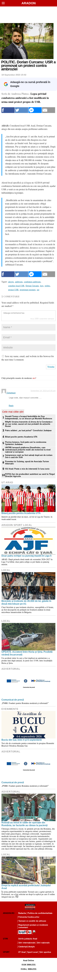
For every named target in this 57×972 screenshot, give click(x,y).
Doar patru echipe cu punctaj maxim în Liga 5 (26, 556)
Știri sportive (45, 952)
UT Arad (7, 482)
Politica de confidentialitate (40, 913)
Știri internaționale (26, 943)
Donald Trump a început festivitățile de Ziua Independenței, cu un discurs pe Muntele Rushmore (28, 417)
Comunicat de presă (12, 699)
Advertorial (10, 669)
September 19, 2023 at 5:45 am (43, 391)
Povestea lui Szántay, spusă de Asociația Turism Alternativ (27, 462)
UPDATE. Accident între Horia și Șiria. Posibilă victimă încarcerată (26, 653)
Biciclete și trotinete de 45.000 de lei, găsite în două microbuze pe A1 (26, 602)
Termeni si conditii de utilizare (32, 921)
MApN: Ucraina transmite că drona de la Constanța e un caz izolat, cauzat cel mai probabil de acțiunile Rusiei (28, 424)
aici (34, 378)
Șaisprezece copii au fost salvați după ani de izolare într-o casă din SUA (28, 456)
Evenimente (9, 709)
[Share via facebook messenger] (35, 110)
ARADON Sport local (16, 525)
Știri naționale (43, 943)
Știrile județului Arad (27, 939)
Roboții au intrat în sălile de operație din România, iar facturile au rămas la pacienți (24, 824)
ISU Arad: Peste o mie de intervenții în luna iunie (27, 469)
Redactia (22, 913)
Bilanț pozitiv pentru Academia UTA (21, 437)
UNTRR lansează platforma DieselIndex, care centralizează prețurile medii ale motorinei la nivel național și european (28, 449)
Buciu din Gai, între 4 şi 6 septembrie (21, 740)
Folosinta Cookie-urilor (28, 917)
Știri (5, 939)
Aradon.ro (8, 913)
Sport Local (32, 952)
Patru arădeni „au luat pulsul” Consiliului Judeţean (28, 430)
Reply (11, 406)
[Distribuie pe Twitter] (21, 110)
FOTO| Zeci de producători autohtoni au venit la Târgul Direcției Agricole (30, 475)
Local (5, 570)
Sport (6, 952)
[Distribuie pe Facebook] (8, 110)
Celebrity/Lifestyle (26, 947)
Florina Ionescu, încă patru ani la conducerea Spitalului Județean (25, 443)
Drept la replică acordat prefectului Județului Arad (26, 886)
